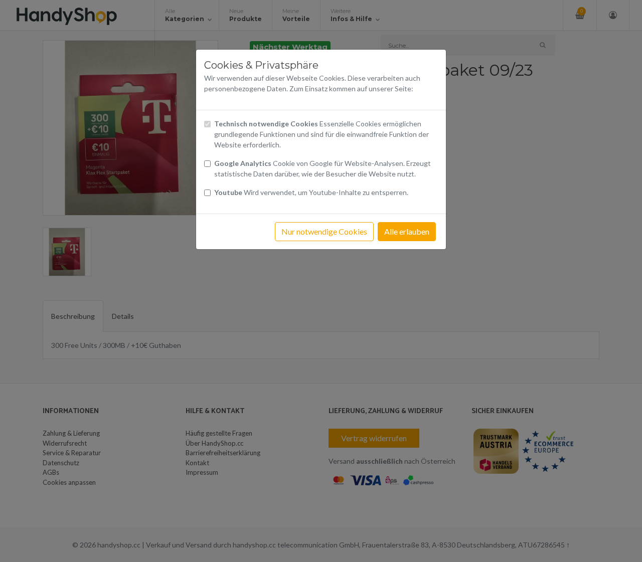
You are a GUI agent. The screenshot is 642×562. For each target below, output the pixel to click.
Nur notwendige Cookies (324, 231)
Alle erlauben (406, 231)
